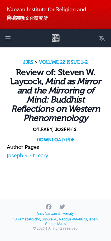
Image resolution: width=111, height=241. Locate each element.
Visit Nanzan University (55, 213)
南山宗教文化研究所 (27, 18)
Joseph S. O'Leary (27, 155)
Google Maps (55, 223)
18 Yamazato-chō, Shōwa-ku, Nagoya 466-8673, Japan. (55, 219)
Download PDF (55, 139)
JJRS (28, 62)
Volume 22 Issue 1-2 (63, 62)
